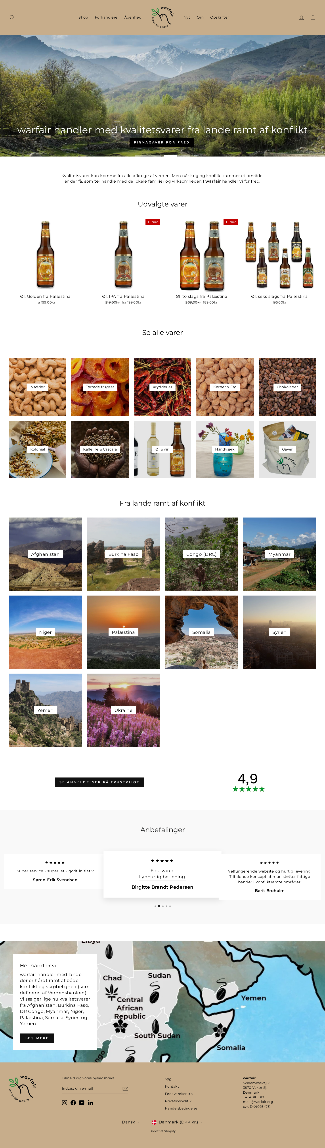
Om (200, 17)
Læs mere (37, 1038)
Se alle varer (162, 332)
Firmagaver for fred (162, 106)
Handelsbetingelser (182, 1108)
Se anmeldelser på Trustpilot (99, 782)
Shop (83, 17)
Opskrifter (219, 17)
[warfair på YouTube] (81, 1102)
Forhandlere (106, 17)
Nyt (187, 17)
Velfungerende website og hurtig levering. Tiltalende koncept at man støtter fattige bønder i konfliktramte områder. (270, 876)
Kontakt (172, 1086)
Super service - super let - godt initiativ (55, 871)
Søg (168, 1079)
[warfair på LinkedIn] (90, 1102)
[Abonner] (125, 1088)
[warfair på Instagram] (64, 1102)
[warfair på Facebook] (73, 1102)
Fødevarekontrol (179, 1094)
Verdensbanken (66, 992)
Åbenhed (132, 17)
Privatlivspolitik (178, 1101)
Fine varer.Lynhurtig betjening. (162, 874)
